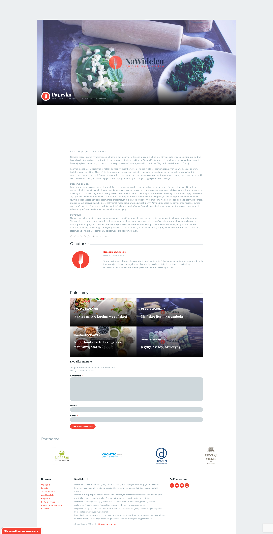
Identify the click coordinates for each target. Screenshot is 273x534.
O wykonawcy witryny (107, 524)
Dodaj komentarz (85, 98)
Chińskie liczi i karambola (162, 316)
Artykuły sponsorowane (51, 505)
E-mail (74, 415)
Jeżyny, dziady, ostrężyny (160, 347)
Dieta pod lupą (57, 98)
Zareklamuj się (47, 495)
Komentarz (76, 375)
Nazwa (74, 405)
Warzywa (102, 98)
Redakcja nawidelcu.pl (114, 251)
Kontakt (44, 488)
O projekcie (46, 485)
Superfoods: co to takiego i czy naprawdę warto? (98, 344)
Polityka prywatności (50, 502)
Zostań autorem (48, 491)
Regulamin (45, 498)
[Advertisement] (136, 126)
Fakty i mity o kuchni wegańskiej (100, 316)
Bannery (45, 509)
